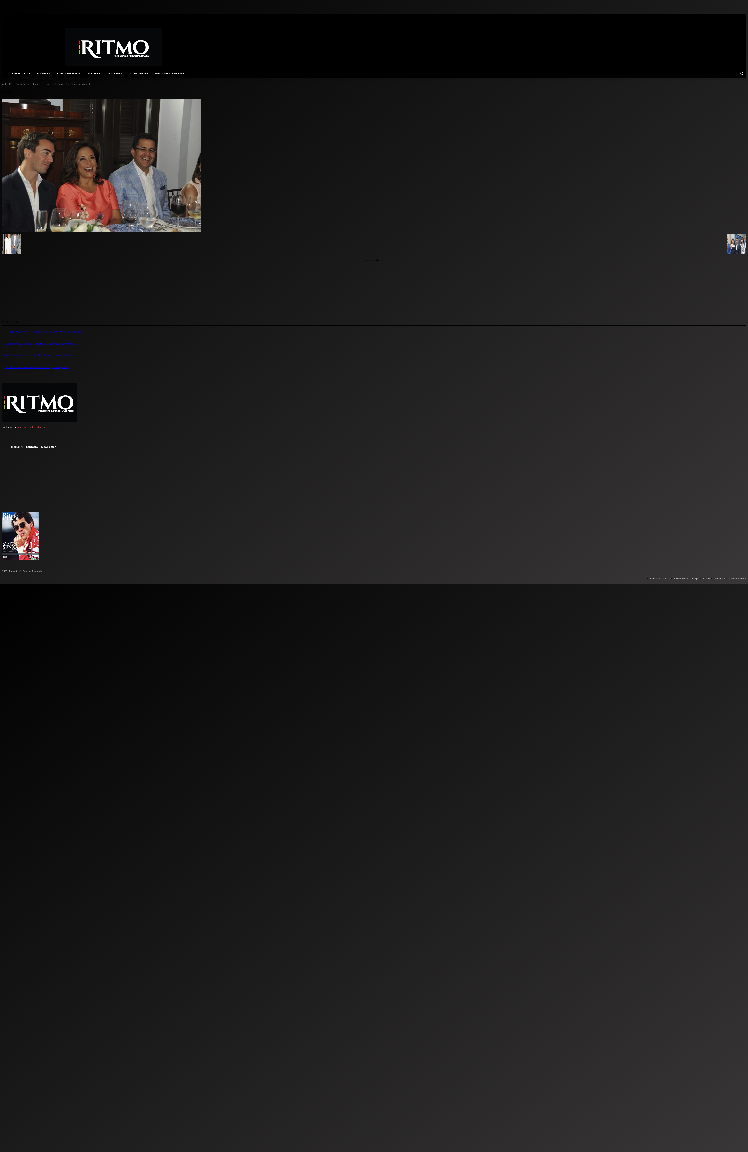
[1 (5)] (374, 165)
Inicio (4, 84)
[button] (741, 73)
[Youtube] (40, 437)
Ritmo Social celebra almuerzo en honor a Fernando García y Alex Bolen (48, 84)
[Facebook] (6, 437)
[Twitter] (28, 437)
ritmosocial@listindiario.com (33, 427)
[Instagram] (17, 437)
